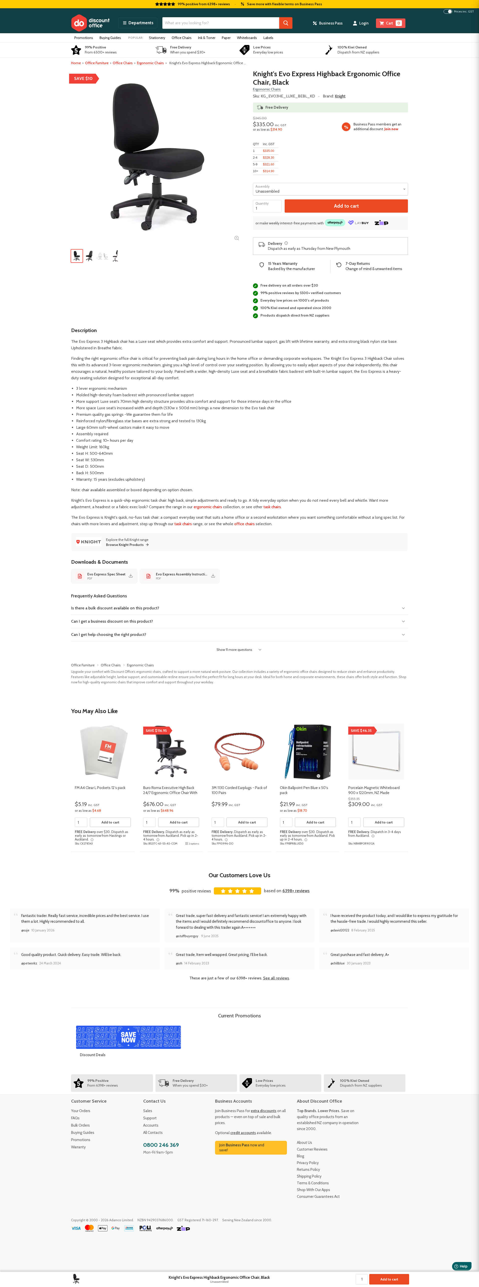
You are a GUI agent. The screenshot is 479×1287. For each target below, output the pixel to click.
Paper (226, 37)
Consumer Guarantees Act (318, 1196)
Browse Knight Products (125, 545)
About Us (304, 1142)
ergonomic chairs (208, 506)
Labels (268, 37)
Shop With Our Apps (313, 1190)
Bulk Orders (80, 1125)
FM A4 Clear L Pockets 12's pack (100, 788)
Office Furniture (97, 63)
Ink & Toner (206, 37)
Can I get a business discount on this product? (112, 621)
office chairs (244, 523)
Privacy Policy (308, 1163)
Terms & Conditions (313, 1183)
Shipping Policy (309, 1176)
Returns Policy (308, 1169)
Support (150, 1118)
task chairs (272, 506)
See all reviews (276, 978)
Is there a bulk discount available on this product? (115, 608)
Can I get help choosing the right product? (108, 634)
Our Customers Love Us (239, 875)
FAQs (75, 1118)
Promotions (83, 37)
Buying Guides (110, 37)
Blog (300, 1156)
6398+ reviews (296, 890)
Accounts (150, 1125)
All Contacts (153, 1132)
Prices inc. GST (464, 11)
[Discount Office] (90, 23)
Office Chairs (182, 37)
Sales (147, 1111)
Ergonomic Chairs (150, 63)
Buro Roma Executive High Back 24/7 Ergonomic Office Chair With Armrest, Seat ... (170, 793)
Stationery (157, 37)
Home (76, 63)
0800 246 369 (161, 1145)
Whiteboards (247, 37)
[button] (137, 23)
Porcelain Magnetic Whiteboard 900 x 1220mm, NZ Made (374, 790)
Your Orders (80, 1111)
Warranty (78, 1147)
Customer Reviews (312, 1149)
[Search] (285, 23)
